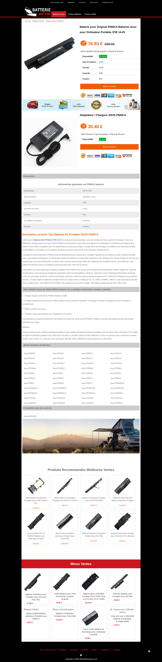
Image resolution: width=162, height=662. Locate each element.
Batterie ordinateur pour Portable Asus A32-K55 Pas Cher (36, 597)
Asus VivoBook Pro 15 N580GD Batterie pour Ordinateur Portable (36, 536)
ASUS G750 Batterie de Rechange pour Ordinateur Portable (93, 632)
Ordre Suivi (94, 2)
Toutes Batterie (74, 14)
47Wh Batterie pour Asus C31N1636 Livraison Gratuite (65, 596)
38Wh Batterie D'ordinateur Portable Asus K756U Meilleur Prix (36, 500)
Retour (94, 650)
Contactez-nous (107, 2)
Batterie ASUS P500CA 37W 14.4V (48, 240)
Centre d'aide (90, 14)
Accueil (28, 21)
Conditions (105, 650)
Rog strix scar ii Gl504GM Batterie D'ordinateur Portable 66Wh (122, 619)
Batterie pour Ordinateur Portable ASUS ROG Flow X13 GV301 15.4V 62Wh (93, 596)
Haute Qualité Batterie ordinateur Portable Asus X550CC (36, 616)
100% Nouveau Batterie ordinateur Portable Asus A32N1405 (64, 536)
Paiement (71, 2)
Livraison (82, 2)
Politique (116, 650)
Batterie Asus (59, 14)
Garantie (84, 650)
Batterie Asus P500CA (55, 21)
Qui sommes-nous (56, 2)
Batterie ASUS (39, 21)
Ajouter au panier (109, 86)
